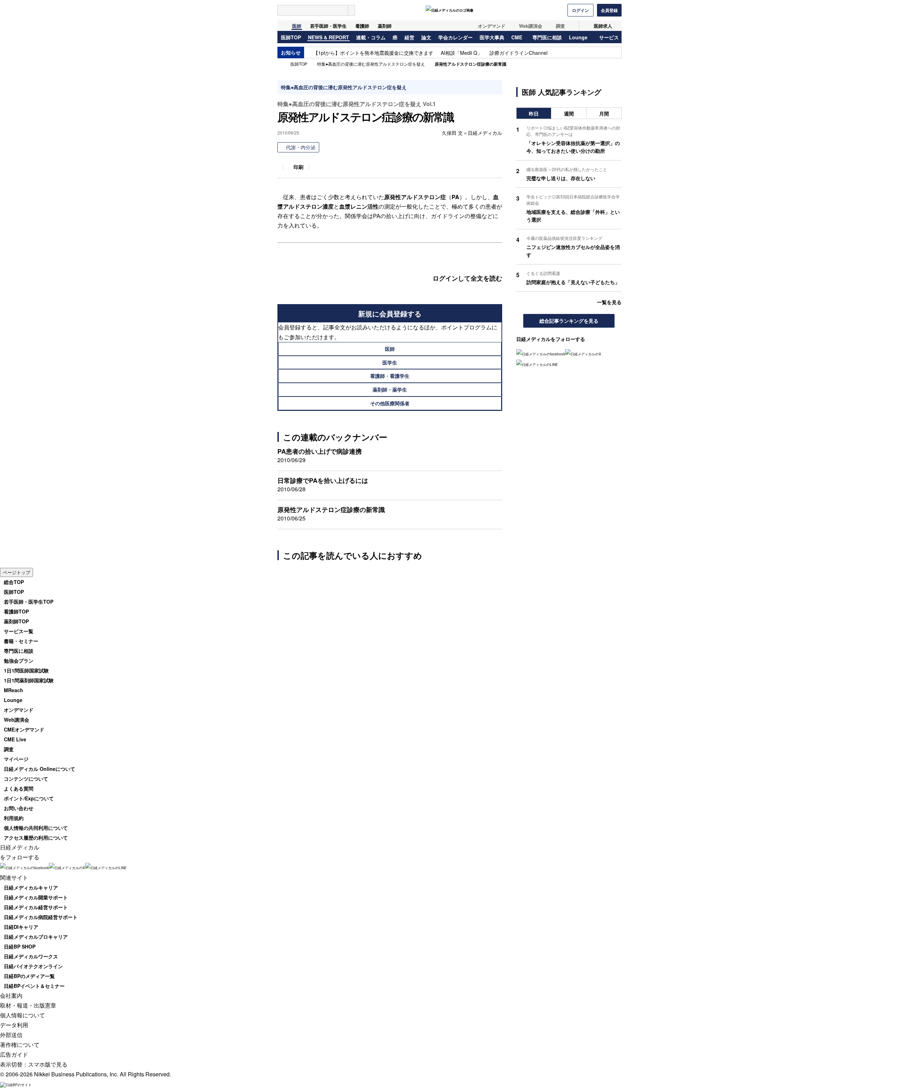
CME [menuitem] (516, 38)
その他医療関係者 (389, 403)
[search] (313, 10)
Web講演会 (530, 26)
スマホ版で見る (47, 1064)
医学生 (389, 362)
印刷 (298, 166)
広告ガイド (14, 1054)
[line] (537, 364)
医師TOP (298, 64)
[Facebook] (540, 353)
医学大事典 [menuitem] (492, 38)
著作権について (19, 1045)
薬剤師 (385, 26)
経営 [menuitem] (409, 38)
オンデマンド (491, 26)
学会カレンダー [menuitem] (455, 38)
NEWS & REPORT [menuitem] (328, 38)
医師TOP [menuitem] (291, 38)
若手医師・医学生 (328, 26)
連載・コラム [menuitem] (371, 38)
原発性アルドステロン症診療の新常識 (470, 64)
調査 (560, 26)
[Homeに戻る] (281, 26)
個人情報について (22, 1015)
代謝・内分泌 (300, 147)
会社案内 (11, 995)
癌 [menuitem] (395, 38)
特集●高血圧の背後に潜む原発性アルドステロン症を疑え (371, 64)
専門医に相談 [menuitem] (547, 38)
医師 (296, 26)
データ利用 (14, 1025)
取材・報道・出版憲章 (28, 1005)
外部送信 (11, 1035)
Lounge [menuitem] (578, 38)
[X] (583, 353)
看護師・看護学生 (389, 375)
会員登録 (609, 10)
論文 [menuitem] (426, 38)
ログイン (580, 10)
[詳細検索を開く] (351, 10)
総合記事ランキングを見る (568, 320)
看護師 (362, 26)
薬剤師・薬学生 (390, 389)
